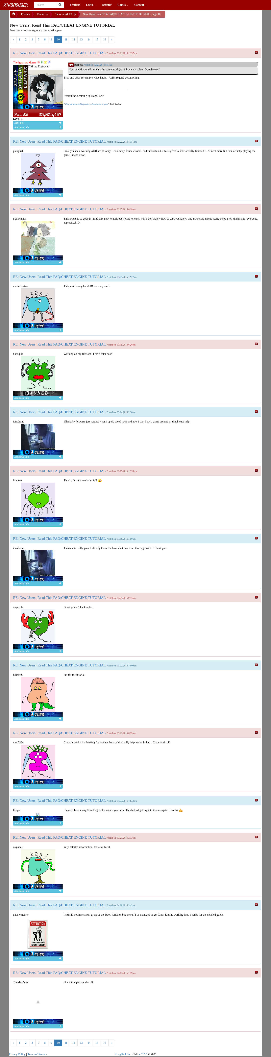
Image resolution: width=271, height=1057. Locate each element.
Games (121, 4)
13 (81, 39)
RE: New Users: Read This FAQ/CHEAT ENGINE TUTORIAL (59, 53)
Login (90, 4)
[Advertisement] (197, 16)
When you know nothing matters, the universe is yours (86, 104)
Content (139, 4)
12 (73, 39)
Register (106, 4)
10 (58, 39)
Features (75, 4)
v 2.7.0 (143, 1054)
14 (89, 39)
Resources (42, 14)
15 (96, 39)
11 (66, 39)
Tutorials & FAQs (65, 14)
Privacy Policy (17, 1054)
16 (104, 39)
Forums (25, 14)
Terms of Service (37, 1054)
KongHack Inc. (123, 1054)
